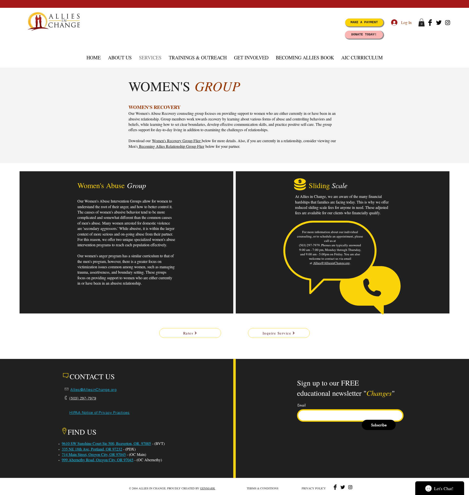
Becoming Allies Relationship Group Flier (171, 146)
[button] (421, 22)
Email (302, 405)
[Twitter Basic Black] (439, 22)
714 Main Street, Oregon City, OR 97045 (94, 454)
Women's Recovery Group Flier (177, 140)
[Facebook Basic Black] (430, 22)
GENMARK (207, 488)
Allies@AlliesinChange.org (331, 263)
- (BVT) (158, 443)
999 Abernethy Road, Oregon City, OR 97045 (97, 459)
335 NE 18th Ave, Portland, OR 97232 (92, 449)
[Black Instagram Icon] (447, 22)
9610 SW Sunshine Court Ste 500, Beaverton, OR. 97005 (106, 443)
